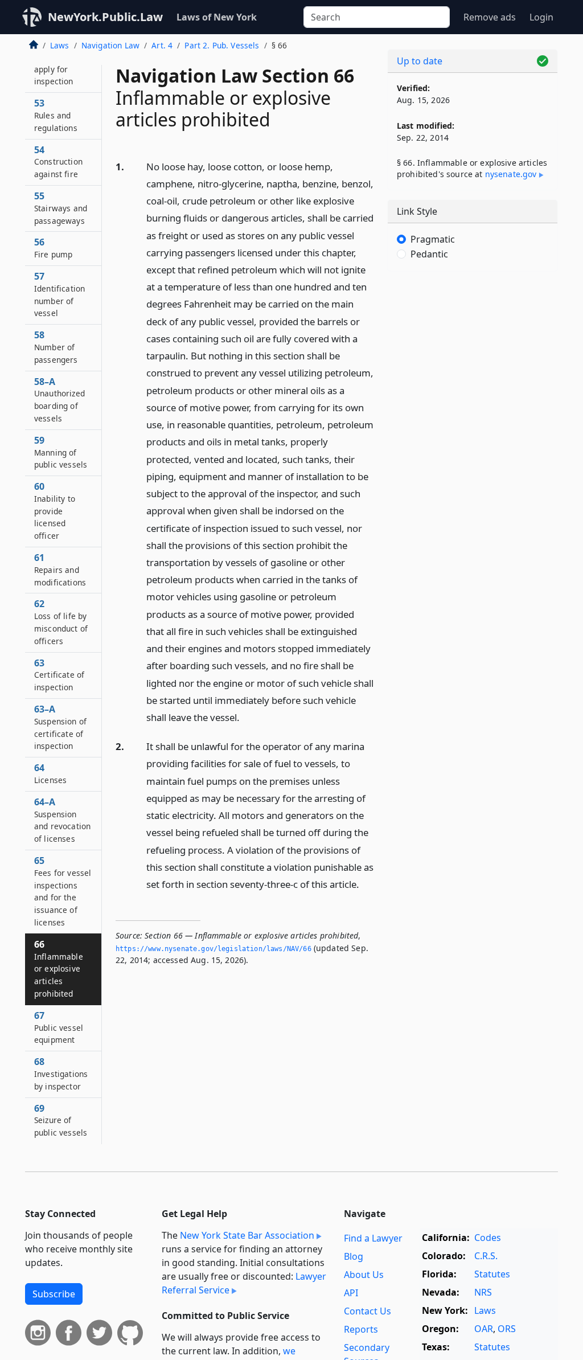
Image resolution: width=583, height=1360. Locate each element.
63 (59, 675)
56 (53, 248)
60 (54, 510)
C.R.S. (486, 1256)
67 (58, 1027)
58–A (59, 399)
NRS (483, 1292)
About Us (364, 1274)
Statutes (492, 1274)
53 (55, 115)
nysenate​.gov (511, 174)
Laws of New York (216, 17)
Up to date (419, 61)
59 (60, 452)
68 (61, 1073)
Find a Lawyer (373, 1238)
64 (50, 773)
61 (60, 569)
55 (60, 208)
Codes (487, 1237)
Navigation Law (110, 45)
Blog (353, 1256)
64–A (62, 820)
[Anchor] (246, 717)
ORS (507, 1328)
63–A (60, 727)
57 (59, 294)
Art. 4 (162, 45)
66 (58, 968)
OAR (483, 1328)
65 (62, 891)
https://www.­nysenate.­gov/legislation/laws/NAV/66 (213, 949)
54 (58, 162)
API (351, 1293)
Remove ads (489, 17)
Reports (361, 1329)
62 (61, 621)
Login (541, 17)
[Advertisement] (472, 359)
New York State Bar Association (247, 1235)
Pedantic (429, 254)
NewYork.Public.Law (105, 16)
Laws (59, 45)
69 (60, 1120)
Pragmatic (432, 239)
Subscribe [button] (53, 1294)
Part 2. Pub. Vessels (221, 45)
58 (56, 347)
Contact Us (367, 1311)
